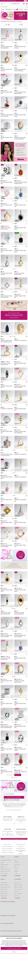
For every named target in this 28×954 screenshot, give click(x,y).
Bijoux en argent (4, 873)
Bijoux (2, 9)
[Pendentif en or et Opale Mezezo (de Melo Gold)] (7, 600)
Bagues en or (4, 867)
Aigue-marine (17, 864)
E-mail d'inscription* (9, 794)
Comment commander (7, 846)
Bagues (2, 862)
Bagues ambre (4, 889)
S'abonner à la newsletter (14, 797)
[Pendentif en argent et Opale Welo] (20, 396)
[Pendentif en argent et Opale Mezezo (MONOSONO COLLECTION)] (20, 215)
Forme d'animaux (18, 893)
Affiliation (20, 853)
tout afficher (4, 875)
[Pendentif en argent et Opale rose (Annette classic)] (7, 442)
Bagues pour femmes (5, 869)
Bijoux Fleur (17, 896)
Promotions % (9, 9)
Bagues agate (4, 882)
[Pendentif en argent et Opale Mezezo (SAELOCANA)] (7, 374)
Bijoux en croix (17, 882)
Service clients (7, 844)
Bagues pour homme (5, 871)
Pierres (21, 9)
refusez (2, 943)
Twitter (2, 935)
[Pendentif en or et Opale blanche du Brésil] (20, 261)
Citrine (15, 869)
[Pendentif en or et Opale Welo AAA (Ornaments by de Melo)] (20, 487)
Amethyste (16, 862)
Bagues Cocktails (18, 885)
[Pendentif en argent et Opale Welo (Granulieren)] (7, 283)
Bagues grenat (4, 896)
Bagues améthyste (5, 885)
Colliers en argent (18, 889)
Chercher (26, 6)
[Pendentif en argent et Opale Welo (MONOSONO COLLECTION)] (7, 125)
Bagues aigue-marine (5, 887)
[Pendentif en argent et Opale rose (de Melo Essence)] (20, 125)
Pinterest (5, 935)
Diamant (16, 871)
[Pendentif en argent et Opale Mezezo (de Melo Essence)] (7, 328)
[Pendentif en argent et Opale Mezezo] (20, 102)
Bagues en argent (4, 864)
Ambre (15, 867)
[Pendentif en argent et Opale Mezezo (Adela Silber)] (20, 57)
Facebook (9, 935)
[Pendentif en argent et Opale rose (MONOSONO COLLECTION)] (7, 487)
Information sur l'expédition (7, 852)
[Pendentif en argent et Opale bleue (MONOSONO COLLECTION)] (20, 192)
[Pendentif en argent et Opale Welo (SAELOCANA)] (20, 510)
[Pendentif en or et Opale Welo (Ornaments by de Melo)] (20, 328)
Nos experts (20, 846)
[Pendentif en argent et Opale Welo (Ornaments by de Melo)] (20, 691)
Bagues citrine (4, 891)
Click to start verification (13, 800)
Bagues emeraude (5, 893)
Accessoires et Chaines (6, 860)
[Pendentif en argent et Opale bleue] (20, 646)
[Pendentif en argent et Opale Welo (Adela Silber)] (7, 34)
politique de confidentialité (17, 945)
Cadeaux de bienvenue (7, 850)
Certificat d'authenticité (7, 848)
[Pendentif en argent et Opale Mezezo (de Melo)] (20, 80)
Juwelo (15, 9)
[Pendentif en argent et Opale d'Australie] (20, 34)
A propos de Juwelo (20, 844)
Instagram (12, 935)
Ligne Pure (16, 891)
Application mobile (20, 848)
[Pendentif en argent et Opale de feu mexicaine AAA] (7, 102)
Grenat (15, 873)
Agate (15, 860)
